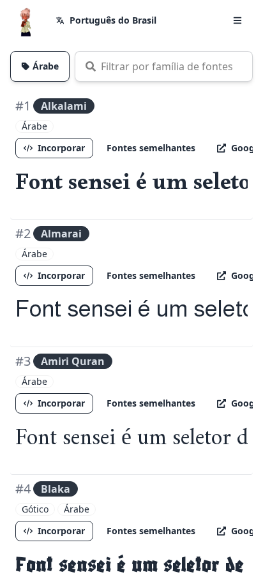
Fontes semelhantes (151, 148)
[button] (237, 20)
